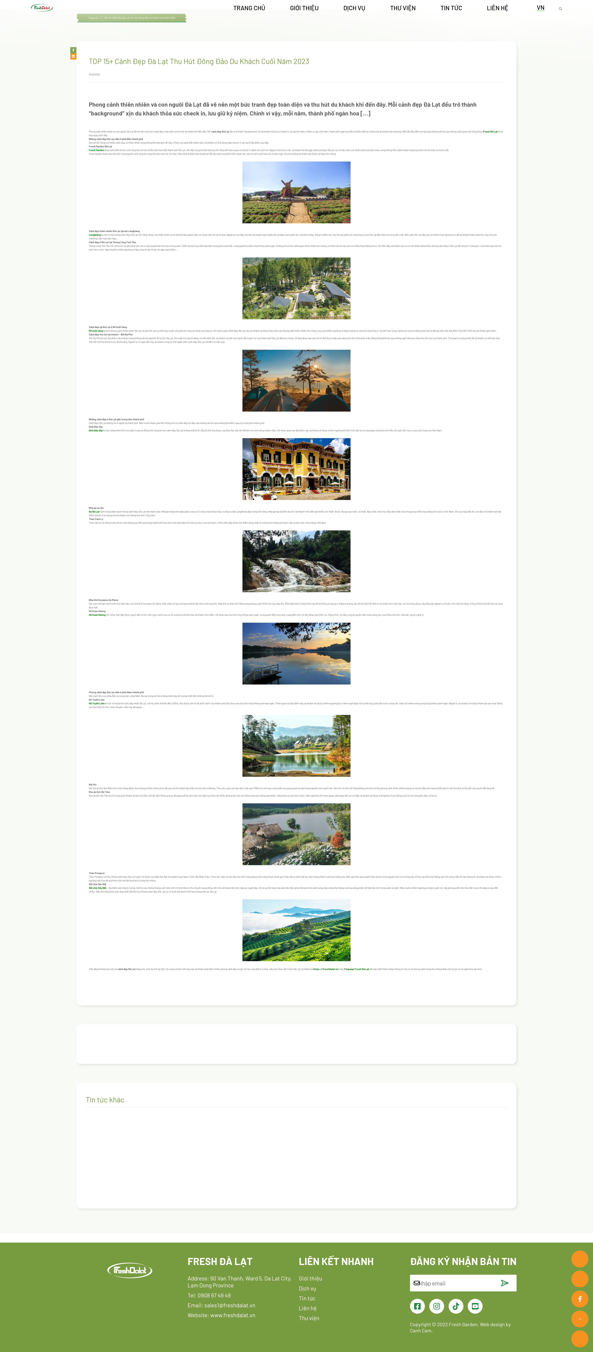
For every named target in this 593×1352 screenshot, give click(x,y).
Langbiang (95, 234)
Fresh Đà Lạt (490, 131)
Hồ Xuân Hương (97, 614)
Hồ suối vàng (96, 330)
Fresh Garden (96, 150)
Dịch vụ (354, 7)
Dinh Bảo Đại (96, 430)
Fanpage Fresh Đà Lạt (356, 968)
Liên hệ (497, 7)
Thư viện (403, 7)
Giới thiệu (304, 7)
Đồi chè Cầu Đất (97, 887)
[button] (73, 50)
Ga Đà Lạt (94, 511)
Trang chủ (249, 7)
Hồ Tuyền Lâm (96, 703)
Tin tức (451, 7)
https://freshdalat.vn (325, 968)
